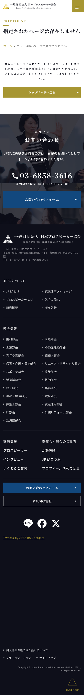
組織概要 (12, 308)
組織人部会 (52, 355)
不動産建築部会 (55, 347)
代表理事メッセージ (58, 291)
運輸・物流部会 (16, 396)
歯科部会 (12, 339)
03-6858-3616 (42, 175)
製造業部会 (13, 380)
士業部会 (12, 347)
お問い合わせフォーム (42, 199)
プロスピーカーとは (19, 299)
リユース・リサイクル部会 (63, 363)
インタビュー (13, 459)
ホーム (7, 46)
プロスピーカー (15, 450)
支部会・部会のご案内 (59, 441)
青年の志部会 (15, 355)
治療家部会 (13, 420)
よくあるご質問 (15, 468)
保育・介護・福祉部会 (21, 363)
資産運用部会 (54, 404)
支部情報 (10, 441)
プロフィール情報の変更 (61, 468)
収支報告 (51, 308)
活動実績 (49, 450)
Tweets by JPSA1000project (24, 538)
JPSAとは (12, 291)
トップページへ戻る (42, 92)
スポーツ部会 (15, 372)
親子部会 (12, 388)
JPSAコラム (51, 459)
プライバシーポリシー (20, 658)
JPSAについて (14, 280)
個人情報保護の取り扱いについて (27, 650)
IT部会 (10, 412)
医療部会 (51, 339)
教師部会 (51, 380)
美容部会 (51, 388)
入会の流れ (52, 299)
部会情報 (10, 328)
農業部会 (51, 372)
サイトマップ (47, 658)
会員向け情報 (42, 501)
